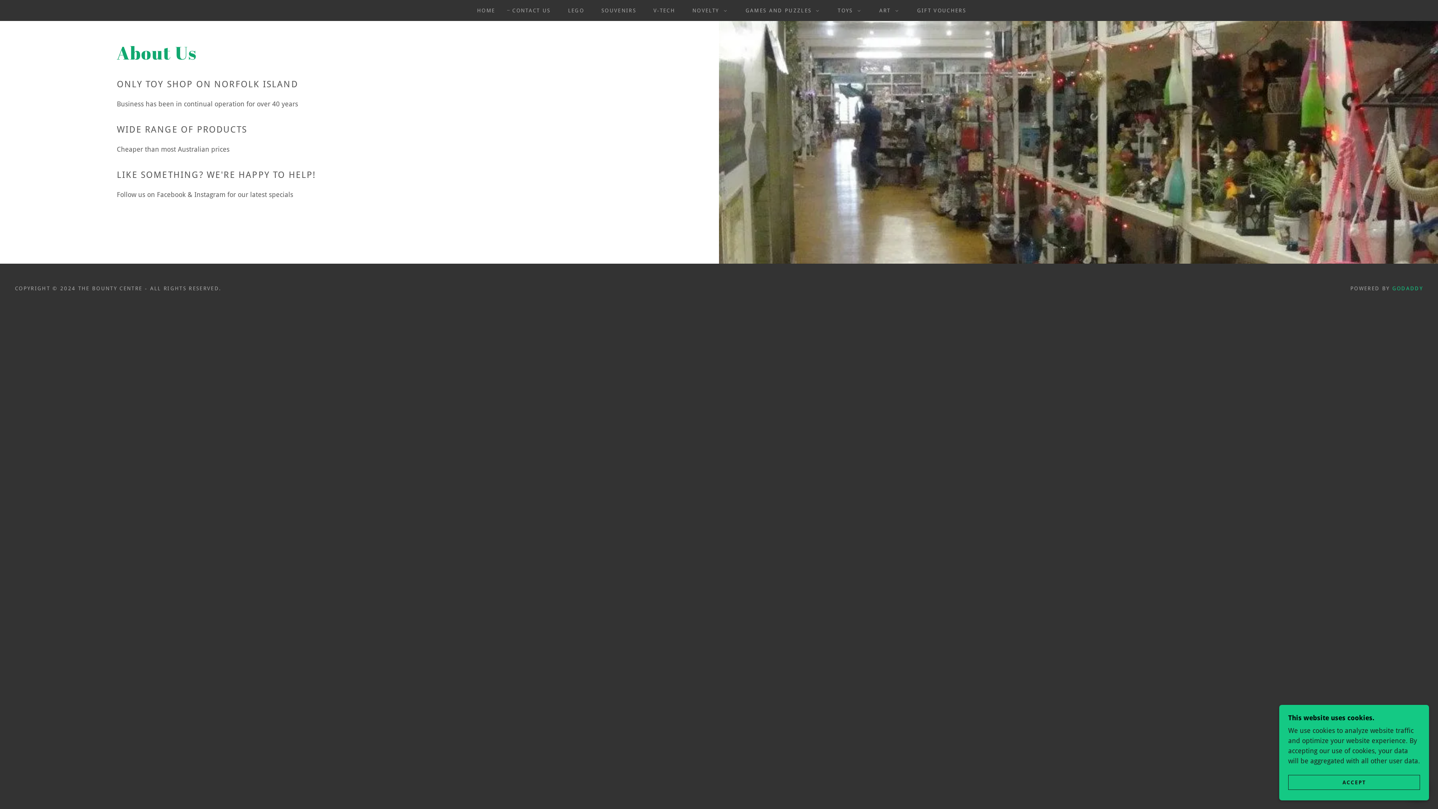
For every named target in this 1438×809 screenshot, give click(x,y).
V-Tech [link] (664, 10)
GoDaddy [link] (1407, 288)
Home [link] (486, 10)
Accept (1354, 782)
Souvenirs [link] (618, 10)
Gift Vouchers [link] (941, 10)
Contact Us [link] (531, 10)
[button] (707, 10)
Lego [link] (576, 10)
